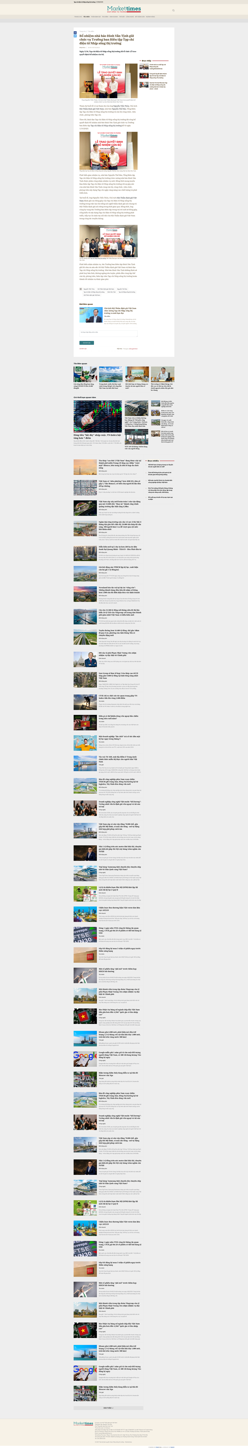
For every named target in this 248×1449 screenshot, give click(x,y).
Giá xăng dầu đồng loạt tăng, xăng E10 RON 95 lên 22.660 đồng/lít (84, 386)
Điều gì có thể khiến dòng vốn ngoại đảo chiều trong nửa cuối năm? (118, 717)
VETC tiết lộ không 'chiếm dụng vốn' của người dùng (136, 448)
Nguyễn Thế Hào (119, 109)
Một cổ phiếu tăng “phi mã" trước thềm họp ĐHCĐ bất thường (117, 970)
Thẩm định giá (96, 16)
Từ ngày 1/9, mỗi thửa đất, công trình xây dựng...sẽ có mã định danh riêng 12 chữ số (167, 423)
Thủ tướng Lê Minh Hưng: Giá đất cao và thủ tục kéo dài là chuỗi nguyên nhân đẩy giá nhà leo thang (162, 387)
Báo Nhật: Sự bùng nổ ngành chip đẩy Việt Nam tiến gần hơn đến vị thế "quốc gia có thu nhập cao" (119, 1012)
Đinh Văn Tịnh (111, 292)
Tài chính (105, 16)
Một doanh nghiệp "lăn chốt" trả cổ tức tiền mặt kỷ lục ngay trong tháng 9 (119, 737)
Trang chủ (82, 31)
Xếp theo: (119, 348)
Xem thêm (107, 1408)
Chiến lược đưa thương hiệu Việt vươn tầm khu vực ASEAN (119, 909)
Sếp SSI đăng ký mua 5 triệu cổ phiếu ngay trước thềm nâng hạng (120, 949)
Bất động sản (140, 16)
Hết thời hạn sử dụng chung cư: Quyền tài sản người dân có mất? (136, 386)
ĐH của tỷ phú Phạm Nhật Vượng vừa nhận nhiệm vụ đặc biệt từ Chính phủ (117, 654)
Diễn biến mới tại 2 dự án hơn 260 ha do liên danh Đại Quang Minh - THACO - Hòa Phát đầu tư (120, 548)
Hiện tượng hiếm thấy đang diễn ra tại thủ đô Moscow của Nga (118, 1074)
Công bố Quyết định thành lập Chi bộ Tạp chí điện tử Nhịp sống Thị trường (158, 76)
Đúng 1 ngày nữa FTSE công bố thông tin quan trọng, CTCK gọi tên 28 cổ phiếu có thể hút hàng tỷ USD (120, 930)
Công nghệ (130, 16)
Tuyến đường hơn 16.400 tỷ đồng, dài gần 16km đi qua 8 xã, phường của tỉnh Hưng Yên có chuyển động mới (119, 632)
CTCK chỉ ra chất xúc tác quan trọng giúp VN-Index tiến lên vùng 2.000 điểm (118, 696)
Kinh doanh (114, 16)
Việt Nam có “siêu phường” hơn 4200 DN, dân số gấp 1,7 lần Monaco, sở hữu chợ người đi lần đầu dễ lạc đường (120, 483)
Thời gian (125, 349)
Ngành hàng (150, 16)
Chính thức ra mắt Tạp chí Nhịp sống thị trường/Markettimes (158, 67)
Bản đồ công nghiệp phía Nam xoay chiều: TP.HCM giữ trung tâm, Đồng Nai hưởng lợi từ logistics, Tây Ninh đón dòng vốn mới (118, 781)
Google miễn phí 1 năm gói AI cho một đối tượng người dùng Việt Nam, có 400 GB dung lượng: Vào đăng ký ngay (120, 1054)
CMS (159, 1447)
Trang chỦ (78, 16)
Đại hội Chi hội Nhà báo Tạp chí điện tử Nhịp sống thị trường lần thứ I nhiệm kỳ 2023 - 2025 (158, 86)
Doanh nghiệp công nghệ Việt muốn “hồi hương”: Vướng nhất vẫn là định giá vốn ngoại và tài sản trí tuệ (120, 804)
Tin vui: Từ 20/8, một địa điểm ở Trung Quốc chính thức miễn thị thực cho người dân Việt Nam (118, 759)
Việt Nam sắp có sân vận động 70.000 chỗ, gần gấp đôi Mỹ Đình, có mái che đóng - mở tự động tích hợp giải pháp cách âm (119, 826)
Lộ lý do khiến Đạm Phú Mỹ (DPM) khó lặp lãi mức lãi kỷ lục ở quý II (118, 888)
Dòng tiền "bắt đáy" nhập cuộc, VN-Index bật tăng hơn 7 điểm (97, 436)
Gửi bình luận (86, 343)
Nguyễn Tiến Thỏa (121, 106)
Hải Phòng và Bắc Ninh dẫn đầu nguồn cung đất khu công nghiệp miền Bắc (167, 403)
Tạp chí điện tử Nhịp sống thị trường (84, 2)
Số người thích (133, 349)
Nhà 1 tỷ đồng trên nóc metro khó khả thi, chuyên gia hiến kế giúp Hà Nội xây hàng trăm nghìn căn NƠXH (120, 848)
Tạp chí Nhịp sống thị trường (98, 258)
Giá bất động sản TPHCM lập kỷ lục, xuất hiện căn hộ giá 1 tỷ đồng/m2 (118, 568)
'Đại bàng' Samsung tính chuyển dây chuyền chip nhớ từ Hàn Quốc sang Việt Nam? (120, 868)
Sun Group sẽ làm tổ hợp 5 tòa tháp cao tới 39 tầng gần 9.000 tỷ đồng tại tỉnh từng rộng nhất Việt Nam (118, 675)
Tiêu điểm (86, 16)
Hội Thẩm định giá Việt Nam (92, 295)
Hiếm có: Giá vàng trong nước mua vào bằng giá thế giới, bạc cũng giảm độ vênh (167, 413)
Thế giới (121, 16)
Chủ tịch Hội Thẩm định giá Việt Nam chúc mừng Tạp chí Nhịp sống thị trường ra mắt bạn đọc (120, 310)
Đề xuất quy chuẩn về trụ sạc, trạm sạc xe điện (160, 498)
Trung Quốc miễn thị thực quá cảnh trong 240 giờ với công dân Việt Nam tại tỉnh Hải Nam (110, 386)
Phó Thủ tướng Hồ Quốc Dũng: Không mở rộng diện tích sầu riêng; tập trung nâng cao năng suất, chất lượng (160, 490)
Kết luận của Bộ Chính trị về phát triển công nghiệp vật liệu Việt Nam (160, 481)
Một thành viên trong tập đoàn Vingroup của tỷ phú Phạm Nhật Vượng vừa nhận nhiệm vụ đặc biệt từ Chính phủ (119, 991)
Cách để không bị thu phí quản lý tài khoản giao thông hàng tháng (159, 473)
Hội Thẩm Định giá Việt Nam (91, 109)
